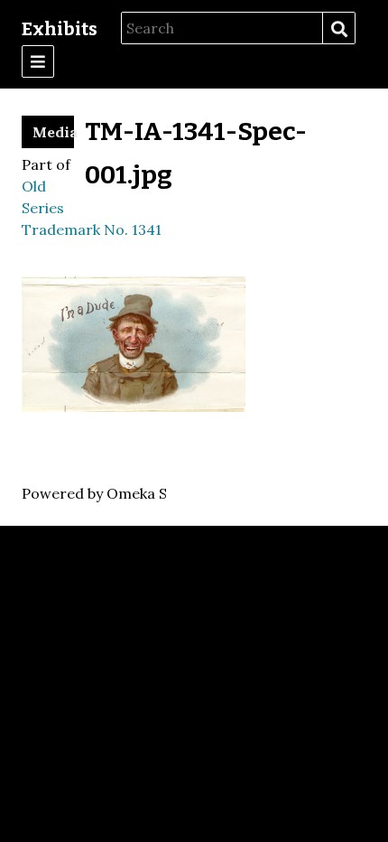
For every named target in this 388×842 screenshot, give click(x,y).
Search (338, 29)
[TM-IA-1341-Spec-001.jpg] (133, 407)
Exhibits (59, 29)
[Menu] (38, 61)
